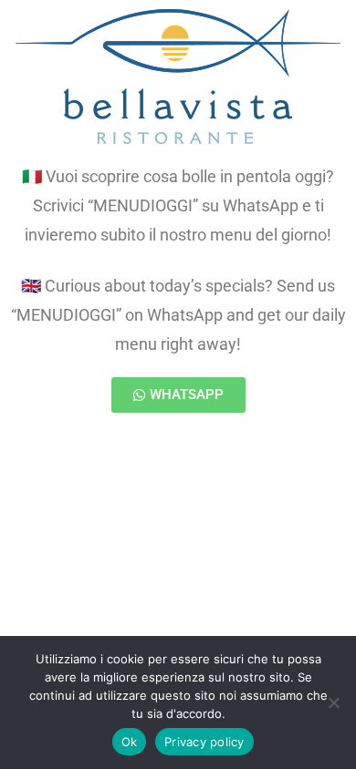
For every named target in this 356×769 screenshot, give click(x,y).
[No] (333, 702)
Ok (129, 741)
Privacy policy (204, 741)
